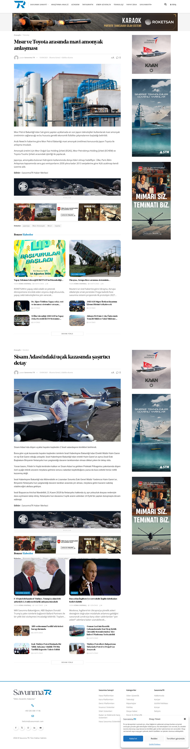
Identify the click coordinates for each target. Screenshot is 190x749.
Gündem (75, 4)
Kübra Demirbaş (25, 284)
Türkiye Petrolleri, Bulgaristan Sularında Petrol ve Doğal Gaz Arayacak (101, 661)
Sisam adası (63, 558)
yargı (93, 558)
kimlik (53, 558)
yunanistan (103, 558)
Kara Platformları (106, 713)
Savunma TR (29, 57)
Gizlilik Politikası (154, 744)
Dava (45, 558)
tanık (73, 558)
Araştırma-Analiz (60, 4)
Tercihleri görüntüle (176, 738)
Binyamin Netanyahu (31, 558)
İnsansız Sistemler (107, 721)
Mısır (50, 226)
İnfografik (87, 4)
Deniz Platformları (106, 717)
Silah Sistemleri (105, 725)
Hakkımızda (159, 709)
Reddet (154, 738)
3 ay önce (91, 322)
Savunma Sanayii (38, 4)
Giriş (174, 4)
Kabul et (133, 738)
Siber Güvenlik (103, 4)
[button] (185, 719)
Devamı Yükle (67, 334)
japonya (26, 226)
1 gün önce (93, 619)
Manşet (74, 607)
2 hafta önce (38, 647)
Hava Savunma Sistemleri (110, 735)
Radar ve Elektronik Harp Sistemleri (109, 730)
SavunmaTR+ (146, 4)
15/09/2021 (43, 57)
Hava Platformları (106, 709)
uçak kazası (83, 558)
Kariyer (157, 713)
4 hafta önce (39, 284)
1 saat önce (38, 619)
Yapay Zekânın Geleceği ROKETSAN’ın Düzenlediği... (38, 280)
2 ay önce (36, 308)
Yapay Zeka (131, 4)
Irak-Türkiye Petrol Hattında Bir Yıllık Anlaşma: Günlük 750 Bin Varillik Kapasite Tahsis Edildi (46, 661)
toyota (57, 226)
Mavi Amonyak (39, 226)
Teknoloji (119, 4)
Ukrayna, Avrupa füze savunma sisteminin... (89, 280)
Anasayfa (17, 35)
